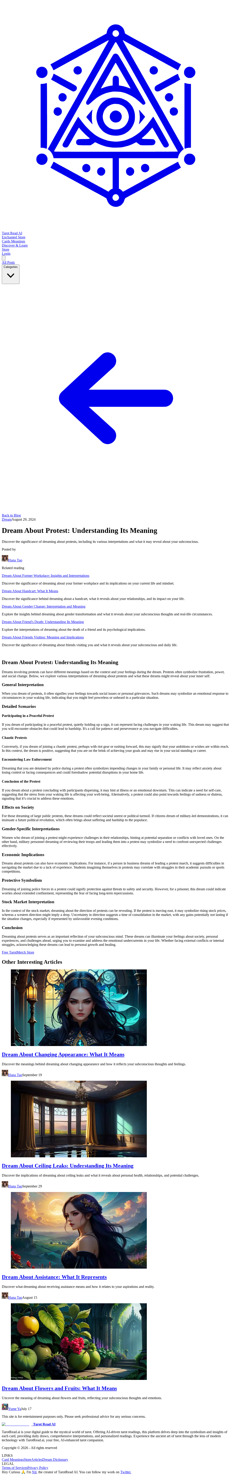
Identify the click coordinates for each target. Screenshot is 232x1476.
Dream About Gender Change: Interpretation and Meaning (43, 606)
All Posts (8, 262)
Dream (7, 519)
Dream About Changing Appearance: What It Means (63, 1054)
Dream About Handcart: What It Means (30, 591)
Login (6, 253)
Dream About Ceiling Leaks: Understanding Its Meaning (67, 1166)
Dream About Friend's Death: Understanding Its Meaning (43, 622)
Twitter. (125, 1472)
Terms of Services (14, 1468)
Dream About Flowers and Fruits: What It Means (59, 1388)
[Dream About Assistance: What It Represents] (116, 1231)
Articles (36, 1459)
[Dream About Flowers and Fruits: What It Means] (116, 1342)
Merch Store (25, 952)
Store (27, 1459)
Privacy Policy (37, 1468)
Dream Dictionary (55, 1459)
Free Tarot (9, 952)
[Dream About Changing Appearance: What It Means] (116, 1008)
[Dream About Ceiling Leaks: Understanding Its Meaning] (116, 1119)
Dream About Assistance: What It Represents (54, 1277)
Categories (11, 267)
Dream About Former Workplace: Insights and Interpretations (45, 576)
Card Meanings (13, 1459)
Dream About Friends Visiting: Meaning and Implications (43, 637)
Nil (34, 1472)
